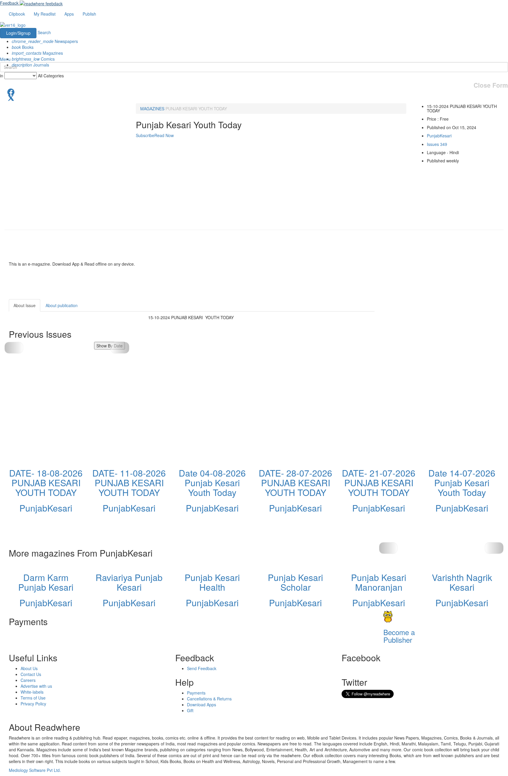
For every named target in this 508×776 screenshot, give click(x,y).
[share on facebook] (254, 91)
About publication (62, 305)
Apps (69, 14)
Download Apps (201, 704)
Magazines (37, 53)
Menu (5, 59)
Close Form (491, 85)
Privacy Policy (33, 704)
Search (44, 32)
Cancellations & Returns (209, 699)
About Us (29, 668)
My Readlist (45, 14)
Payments (196, 693)
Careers (28, 680)
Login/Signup (18, 33)
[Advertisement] (427, 336)
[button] (120, 348)
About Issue (25, 305)
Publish (89, 14)
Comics (33, 59)
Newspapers (45, 41)
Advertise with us (36, 686)
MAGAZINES (152, 108)
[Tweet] (254, 97)
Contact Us (31, 674)
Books (23, 47)
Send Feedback (201, 668)
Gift (190, 710)
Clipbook (17, 14)
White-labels (32, 692)
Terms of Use (33, 698)
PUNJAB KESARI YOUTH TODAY (196, 108)
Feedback (9, 3)
